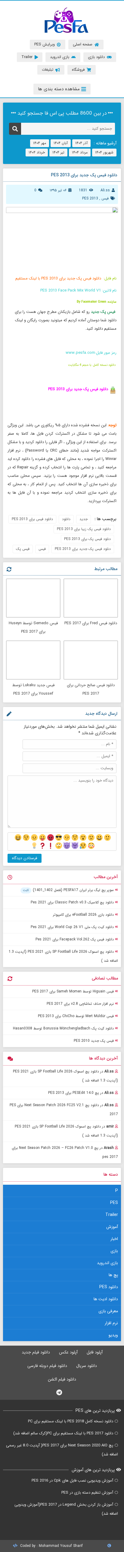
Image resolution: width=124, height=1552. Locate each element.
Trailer (111, 1214)
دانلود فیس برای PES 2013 (32, 519)
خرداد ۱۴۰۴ (37, 152)
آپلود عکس (68, 1352)
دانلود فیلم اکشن (62, 1379)
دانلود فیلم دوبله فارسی (47, 1365)
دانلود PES (108, 1287)
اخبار (114, 1239)
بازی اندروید (107, 1263)
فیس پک (22, 549)
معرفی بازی (108, 1311)
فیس (105, 198)
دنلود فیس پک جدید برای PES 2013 (83, 549)
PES (114, 1202)
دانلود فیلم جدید (36, 1352)
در (65, 1076)
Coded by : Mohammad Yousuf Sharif (51, 1546)
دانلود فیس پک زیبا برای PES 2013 (84, 529)
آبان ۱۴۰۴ (61, 143)
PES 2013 (90, 198)
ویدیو (113, 1335)
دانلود (66, 519)
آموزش (112, 1226)
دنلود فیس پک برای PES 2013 (87, 539)
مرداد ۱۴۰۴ (80, 152)
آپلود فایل (95, 1352)
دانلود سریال (86, 1365)
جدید (83, 519)
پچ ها (113, 1275)
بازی (114, 1251)
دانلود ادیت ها (106, 1299)
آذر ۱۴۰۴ (81, 143)
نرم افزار (111, 1323)
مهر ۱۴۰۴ (39, 143)
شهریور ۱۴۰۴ (104, 152)
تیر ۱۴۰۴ (58, 152)
